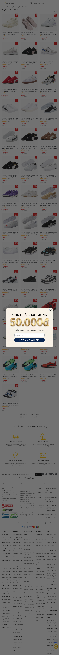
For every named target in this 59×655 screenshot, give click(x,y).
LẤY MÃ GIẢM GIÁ (29, 340)
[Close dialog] (50, 310)
